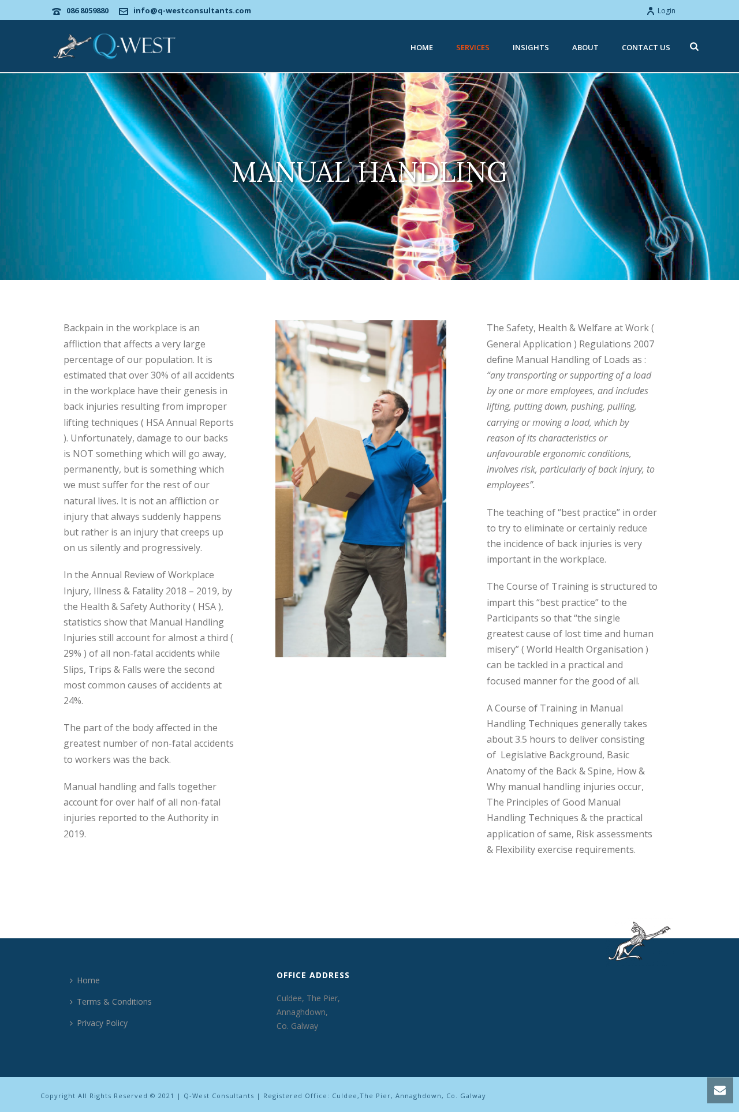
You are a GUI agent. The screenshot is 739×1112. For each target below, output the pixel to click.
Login (666, 11)
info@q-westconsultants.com (192, 10)
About (585, 47)
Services (473, 47)
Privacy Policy (102, 1022)
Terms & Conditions (114, 1001)
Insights (531, 47)
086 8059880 (87, 10)
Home (421, 47)
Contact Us (646, 47)
